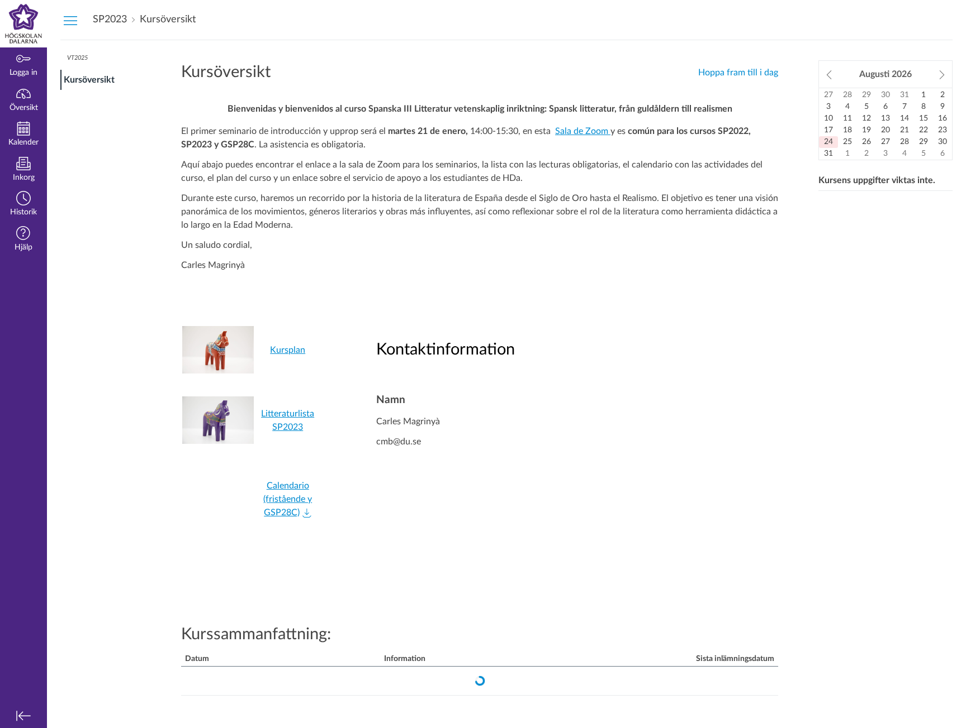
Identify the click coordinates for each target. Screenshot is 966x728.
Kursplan (287, 350)
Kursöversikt (89, 79)
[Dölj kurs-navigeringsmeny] (70, 20)
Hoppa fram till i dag (738, 72)
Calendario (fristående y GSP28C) (287, 499)
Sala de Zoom (582, 131)
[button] (23, 204)
